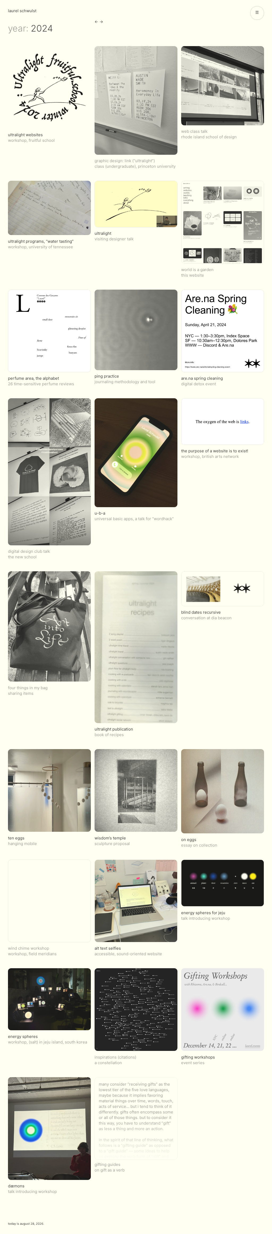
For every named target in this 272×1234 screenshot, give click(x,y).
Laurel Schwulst (22, 10)
